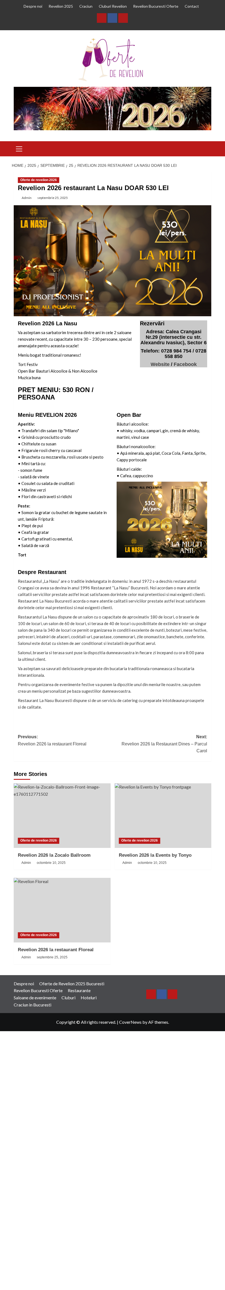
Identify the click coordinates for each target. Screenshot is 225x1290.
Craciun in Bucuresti (32, 1004)
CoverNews (130, 1022)
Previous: (52, 740)
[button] (19, 148)
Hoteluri (89, 997)
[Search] (207, 149)
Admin (27, 198)
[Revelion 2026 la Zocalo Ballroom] (62, 815)
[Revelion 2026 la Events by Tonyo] (163, 815)
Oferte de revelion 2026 (38, 180)
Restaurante (79, 990)
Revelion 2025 (61, 6)
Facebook (185, 364)
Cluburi (68, 997)
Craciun (85, 6)
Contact (192, 6)
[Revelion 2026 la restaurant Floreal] (62, 910)
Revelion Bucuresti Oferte (155, 6)
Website (160, 364)
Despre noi (33, 6)
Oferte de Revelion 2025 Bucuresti (71, 983)
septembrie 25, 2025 (52, 198)
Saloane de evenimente (35, 997)
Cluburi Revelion (113, 6)
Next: (164, 743)
